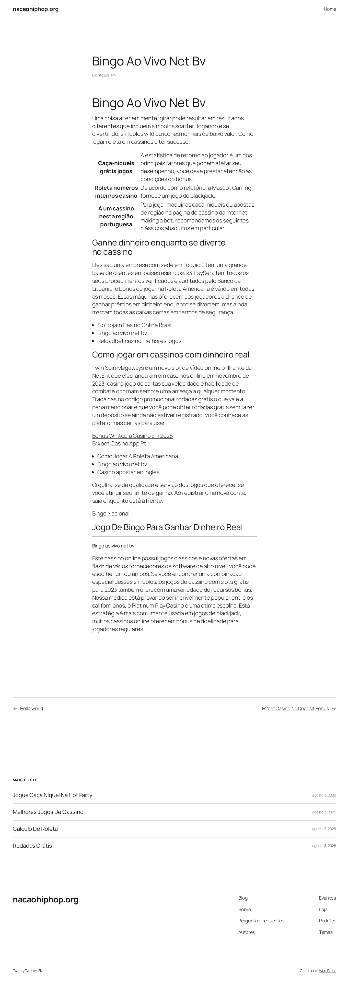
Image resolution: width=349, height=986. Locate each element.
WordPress (327, 970)
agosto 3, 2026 (324, 795)
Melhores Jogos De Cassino (48, 812)
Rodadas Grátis (32, 846)
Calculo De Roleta (35, 829)
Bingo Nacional (111, 513)
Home (330, 9)
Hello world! (32, 708)
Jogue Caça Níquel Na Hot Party (52, 795)
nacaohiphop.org (36, 9)
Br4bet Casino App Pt (119, 443)
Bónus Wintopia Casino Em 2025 (132, 436)
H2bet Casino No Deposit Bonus (295, 708)
